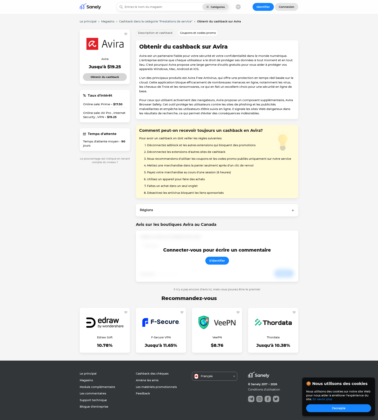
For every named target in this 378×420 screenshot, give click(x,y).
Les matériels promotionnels (156, 387)
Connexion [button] (286, 7)
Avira (104, 59)
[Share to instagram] (259, 399)
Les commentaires (93, 393)
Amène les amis (147, 380)
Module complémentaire (97, 387)
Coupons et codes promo (198, 33)
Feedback (143, 393)
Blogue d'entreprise (94, 406)
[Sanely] (90, 7)
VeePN (217, 337)
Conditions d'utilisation (264, 389)
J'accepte (339, 408)
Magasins (86, 380)
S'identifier (217, 260)
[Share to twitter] (276, 399)
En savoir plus (322, 399)
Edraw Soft (105, 337)
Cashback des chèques (152, 373)
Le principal (88, 373)
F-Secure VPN (161, 337)
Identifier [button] (263, 7)
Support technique (93, 400)
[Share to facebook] (268, 399)
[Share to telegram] (251, 399)
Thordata (273, 337)
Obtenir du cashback (104, 75)
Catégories (218, 6)
